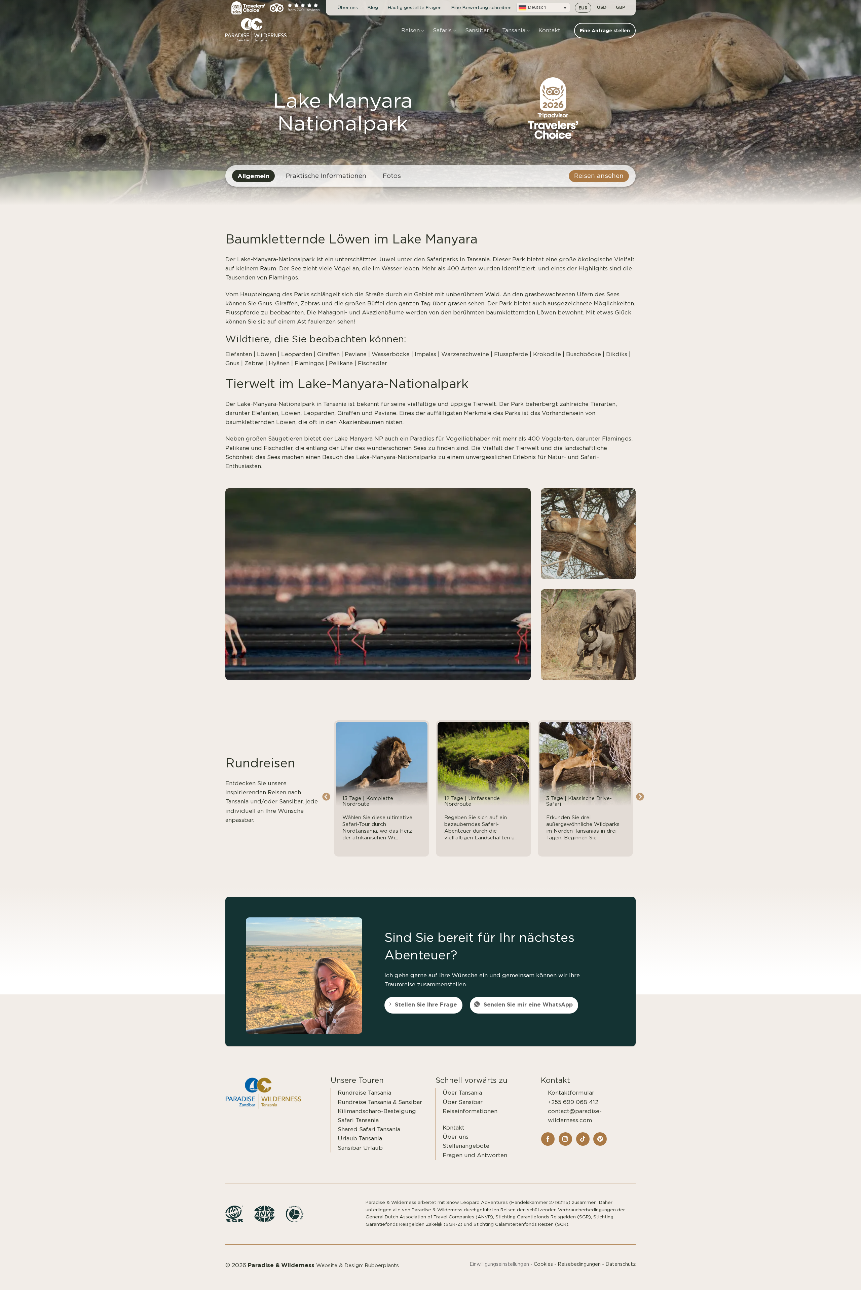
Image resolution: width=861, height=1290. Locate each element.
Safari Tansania (358, 1120)
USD (601, 7)
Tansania (513, 30)
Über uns (348, 7)
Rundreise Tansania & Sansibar (380, 1102)
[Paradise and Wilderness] (259, 30)
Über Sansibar (463, 1102)
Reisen (410, 30)
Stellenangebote (466, 1146)
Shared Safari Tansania (369, 1129)
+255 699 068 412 (573, 1102)
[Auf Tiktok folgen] (583, 1139)
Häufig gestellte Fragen (415, 7)
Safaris (442, 30)
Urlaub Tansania (360, 1138)
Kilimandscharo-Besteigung (377, 1111)
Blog (373, 7)
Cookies (543, 1264)
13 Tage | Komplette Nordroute (367, 801)
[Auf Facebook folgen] (548, 1139)
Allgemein (253, 176)
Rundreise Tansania (364, 1093)
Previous (326, 797)
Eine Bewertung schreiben (481, 7)
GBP (620, 7)
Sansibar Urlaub (360, 1148)
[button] (543, 8)
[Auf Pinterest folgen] (600, 1139)
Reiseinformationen (470, 1111)
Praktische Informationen (326, 176)
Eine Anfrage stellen (821, 1277)
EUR (583, 7)
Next (640, 797)
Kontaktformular (571, 1093)
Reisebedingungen (579, 1264)
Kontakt (549, 30)
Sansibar (477, 30)
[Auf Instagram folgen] (565, 1139)
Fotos (392, 176)
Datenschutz (620, 1264)
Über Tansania (462, 1093)
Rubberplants (382, 1265)
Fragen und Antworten (475, 1155)
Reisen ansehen (599, 176)
